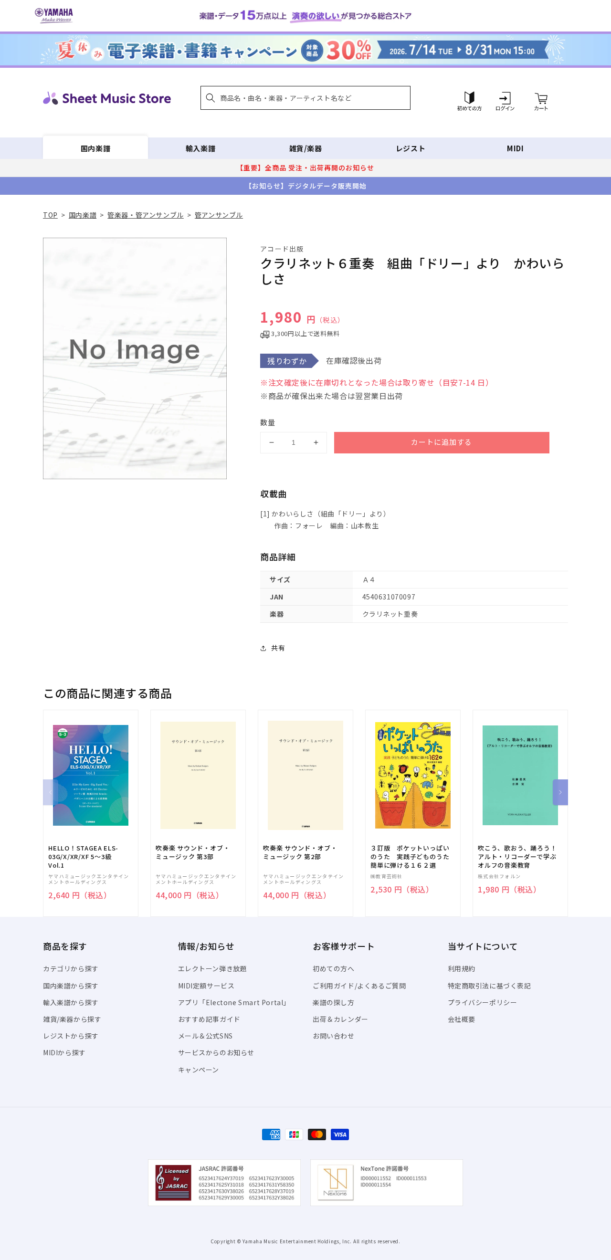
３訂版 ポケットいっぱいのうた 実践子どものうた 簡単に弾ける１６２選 (412, 857)
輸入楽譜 (200, 148)
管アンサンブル (219, 215)
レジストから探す (71, 1035)
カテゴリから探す (71, 968)
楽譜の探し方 (334, 1002)
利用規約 (461, 968)
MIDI (515, 148)
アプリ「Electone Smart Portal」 (234, 1002)
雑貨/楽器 (305, 148)
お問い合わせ (334, 1035)
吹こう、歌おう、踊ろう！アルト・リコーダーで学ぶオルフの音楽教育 (517, 857)
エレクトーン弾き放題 (212, 968)
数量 (267, 422)
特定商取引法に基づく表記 (489, 985)
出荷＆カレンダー (341, 1019)
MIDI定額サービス (206, 985)
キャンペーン (199, 1069)
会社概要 (461, 1019)
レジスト (410, 148)
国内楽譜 (95, 148)
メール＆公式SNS (205, 1035)
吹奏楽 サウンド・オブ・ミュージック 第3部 (193, 852)
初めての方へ (334, 968)
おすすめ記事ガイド (209, 1019)
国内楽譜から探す (71, 985)
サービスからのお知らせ (216, 1052)
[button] (305, 98)
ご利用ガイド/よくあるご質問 (359, 985)
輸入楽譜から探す (71, 1002)
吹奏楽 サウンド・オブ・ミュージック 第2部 (300, 852)
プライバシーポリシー (482, 1002)
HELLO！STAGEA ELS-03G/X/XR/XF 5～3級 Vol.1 (83, 857)
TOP (50, 215)
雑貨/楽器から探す (72, 1019)
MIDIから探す (64, 1052)
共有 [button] (278, 647)
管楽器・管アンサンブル (145, 215)
